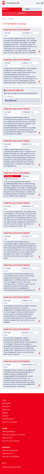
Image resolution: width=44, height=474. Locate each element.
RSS (5, 463)
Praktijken (6, 403)
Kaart (27, 9)
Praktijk (10, 450)
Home (4, 19)
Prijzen (5, 413)
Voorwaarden (8, 419)
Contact (5, 416)
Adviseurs (6, 406)
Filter (21, 13)
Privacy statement (10, 422)
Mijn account (7, 438)
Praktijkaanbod (8, 432)
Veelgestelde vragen (10, 441)
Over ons (6, 410)
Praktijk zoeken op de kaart (13, 435)
